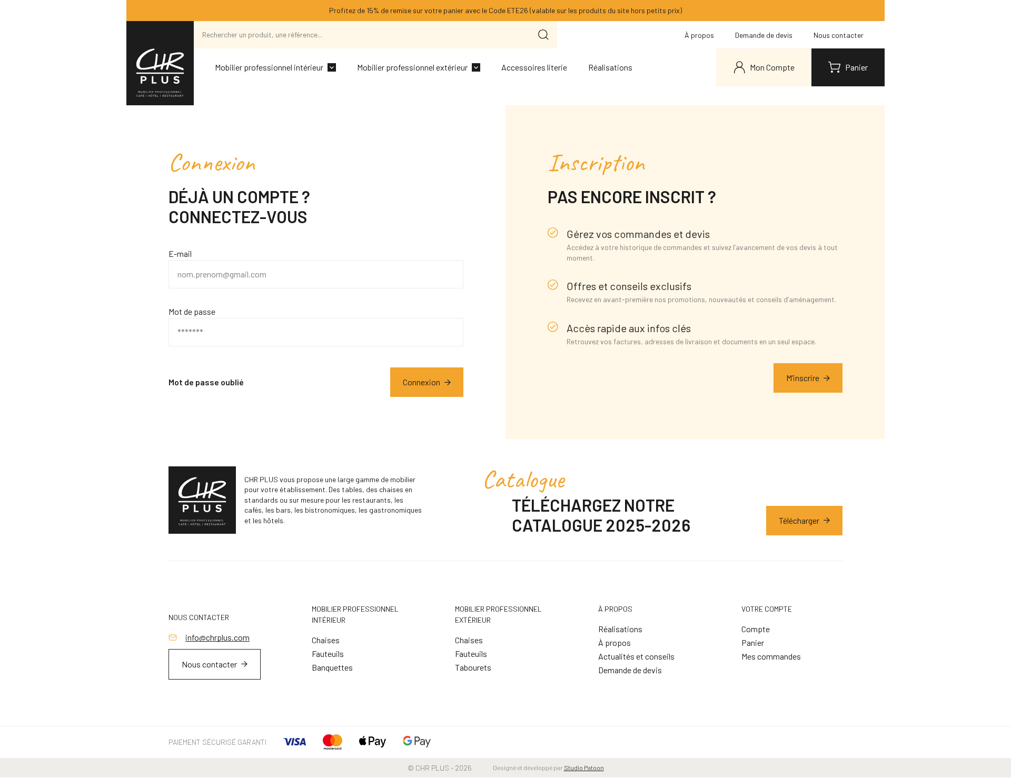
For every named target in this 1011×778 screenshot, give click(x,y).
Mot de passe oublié (206, 382)
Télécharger (799, 520)
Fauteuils (328, 654)
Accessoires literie (534, 67)
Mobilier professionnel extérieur (412, 67)
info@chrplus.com (217, 637)
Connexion (421, 382)
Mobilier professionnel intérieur (269, 67)
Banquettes (332, 667)
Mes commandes (771, 656)
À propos (699, 35)
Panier (752, 642)
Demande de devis (763, 35)
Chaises (326, 640)
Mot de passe (191, 311)
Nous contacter (839, 35)
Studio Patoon (584, 767)
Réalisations (610, 67)
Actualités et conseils (636, 656)
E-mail (180, 253)
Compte (755, 629)
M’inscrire (802, 378)
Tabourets (473, 667)
